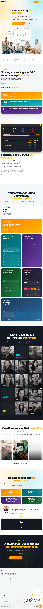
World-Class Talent (21, 335)
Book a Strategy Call (17, 23)
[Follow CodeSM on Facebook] (10, 579)
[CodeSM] (6, 602)
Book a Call (36, 2)
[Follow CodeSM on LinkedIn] (5, 579)
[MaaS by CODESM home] (4, 2)
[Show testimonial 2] (21, 516)
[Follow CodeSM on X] (2, 579)
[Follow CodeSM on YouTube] (8, 579)
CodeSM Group (35, 606)
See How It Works (30, 23)
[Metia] (17, 602)
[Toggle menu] (41, 2)
